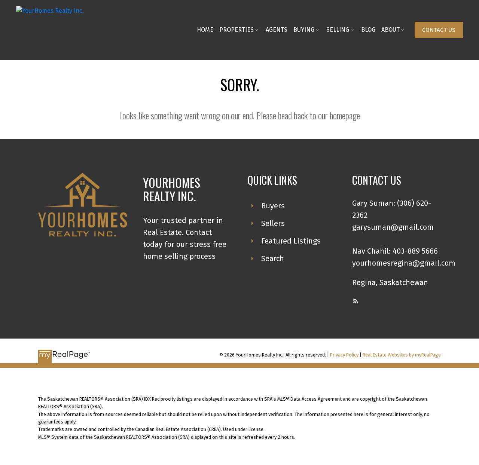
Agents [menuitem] (276, 29)
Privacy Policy (344, 355)
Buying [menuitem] (303, 29)
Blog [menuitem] (368, 29)
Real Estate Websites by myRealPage (402, 355)
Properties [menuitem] (236, 29)
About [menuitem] (390, 29)
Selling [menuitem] (337, 29)
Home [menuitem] (205, 29)
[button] (439, 30)
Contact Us (438, 30)
